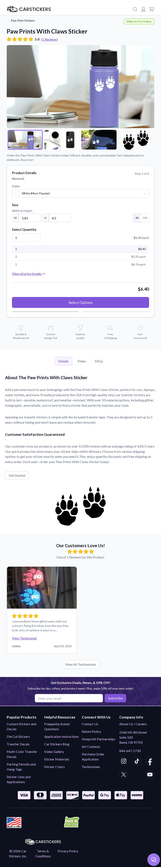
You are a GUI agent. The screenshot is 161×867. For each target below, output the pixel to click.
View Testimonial (24, 638)
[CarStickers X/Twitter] (123, 775)
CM (145, 218)
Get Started (17, 475)
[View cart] (151, 9)
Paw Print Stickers (23, 20)
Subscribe (115, 698)
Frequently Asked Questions (57, 726)
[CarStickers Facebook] (149, 762)
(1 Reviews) (49, 39)
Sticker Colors (54, 767)
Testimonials (91, 767)
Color (16, 186)
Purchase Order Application (93, 756)
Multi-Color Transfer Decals (22, 754)
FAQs (99, 361)
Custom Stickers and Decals (21, 726)
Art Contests (91, 747)
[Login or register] (143, 9)
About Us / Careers (133, 724)
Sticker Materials (56, 759)
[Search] (135, 9)
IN (137, 218)
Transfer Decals (18, 744)
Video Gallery (54, 752)
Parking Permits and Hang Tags (21, 766)
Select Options (81, 302)
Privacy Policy (68, 851)
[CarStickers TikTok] (136, 762)
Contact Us (90, 724)
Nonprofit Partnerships (98, 739)
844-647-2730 (130, 751)
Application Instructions (61, 736)
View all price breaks (27, 274)
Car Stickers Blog (56, 744)
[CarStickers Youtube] (149, 775)
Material (18, 178)
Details (63, 361)
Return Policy (91, 731)
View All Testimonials (80, 664)
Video (81, 361)
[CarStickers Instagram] (123, 762)
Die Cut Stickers (18, 736)
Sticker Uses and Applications (19, 779)
